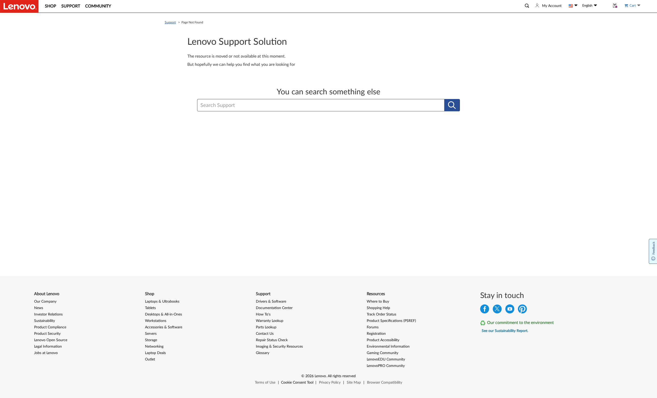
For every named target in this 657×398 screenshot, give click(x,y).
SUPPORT (70, 6)
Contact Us (265, 334)
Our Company (45, 301)
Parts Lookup (266, 327)
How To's (263, 314)
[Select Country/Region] (573, 5)
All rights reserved (342, 376)
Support (170, 22)
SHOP (50, 6)
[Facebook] (484, 310)
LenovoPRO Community (386, 366)
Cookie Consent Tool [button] (297, 382)
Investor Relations (48, 314)
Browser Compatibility (384, 382)
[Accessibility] (603, 5)
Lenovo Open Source (50, 340)
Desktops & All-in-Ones (163, 314)
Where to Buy (378, 301)
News (38, 308)
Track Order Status (381, 314)
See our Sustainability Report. (505, 331)
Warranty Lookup (269, 321)
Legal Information (48, 346)
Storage (151, 340)
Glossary (262, 353)
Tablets (150, 308)
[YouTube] (509, 310)
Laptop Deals (155, 353)
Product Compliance (50, 327)
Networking (154, 346)
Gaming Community (382, 353)
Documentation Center (274, 308)
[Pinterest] (522, 310)
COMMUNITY (98, 6)
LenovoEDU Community (386, 359)
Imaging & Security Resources (279, 346)
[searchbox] (303, 105)
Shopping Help (378, 308)
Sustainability (44, 321)
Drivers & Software (271, 301)
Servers (151, 334)
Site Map (354, 382)
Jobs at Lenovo (46, 353)
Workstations (155, 321)
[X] (497, 310)
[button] (527, 6)
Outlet (150, 359)
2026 (309, 376)
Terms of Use (265, 382)
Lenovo (320, 376)
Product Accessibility (383, 340)
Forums (373, 327)
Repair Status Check (272, 340)
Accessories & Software (163, 327)
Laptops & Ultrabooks (162, 301)
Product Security (47, 334)
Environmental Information (388, 346)
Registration (376, 334)
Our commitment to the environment (520, 323)
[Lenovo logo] (19, 6)
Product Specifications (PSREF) (391, 321)
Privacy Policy (330, 382)
